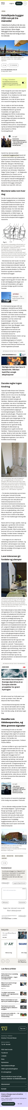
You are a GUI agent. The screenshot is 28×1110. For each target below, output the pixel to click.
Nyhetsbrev (5, 1062)
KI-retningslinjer (6, 1072)
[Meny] (25, 3)
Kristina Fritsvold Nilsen (9, 1038)
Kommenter (14, 65)
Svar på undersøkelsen (8, 1103)
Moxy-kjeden (19, 856)
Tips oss (22, 1028)
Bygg (3, 11)
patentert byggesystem (11, 155)
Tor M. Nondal (5, 1044)
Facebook (4, 1053)
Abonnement (5, 1084)
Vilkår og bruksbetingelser (9, 1069)
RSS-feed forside (6, 1049)
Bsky (2, 1059)
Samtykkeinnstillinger (8, 1065)
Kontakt (3, 1089)
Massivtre (10, 856)
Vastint (4, 858)
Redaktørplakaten (20, 1078)
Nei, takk (20, 1103)
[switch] (23, 83)
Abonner (19, 3)
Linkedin (3, 1056)
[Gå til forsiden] (3, 3)
